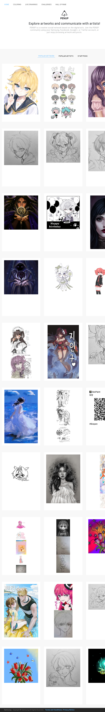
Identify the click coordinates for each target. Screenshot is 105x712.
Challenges (46, 4)
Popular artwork (46, 56)
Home (6, 4)
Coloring (17, 4)
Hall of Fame (61, 4)
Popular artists (66, 56)
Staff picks (82, 56)
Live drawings (31, 4)
